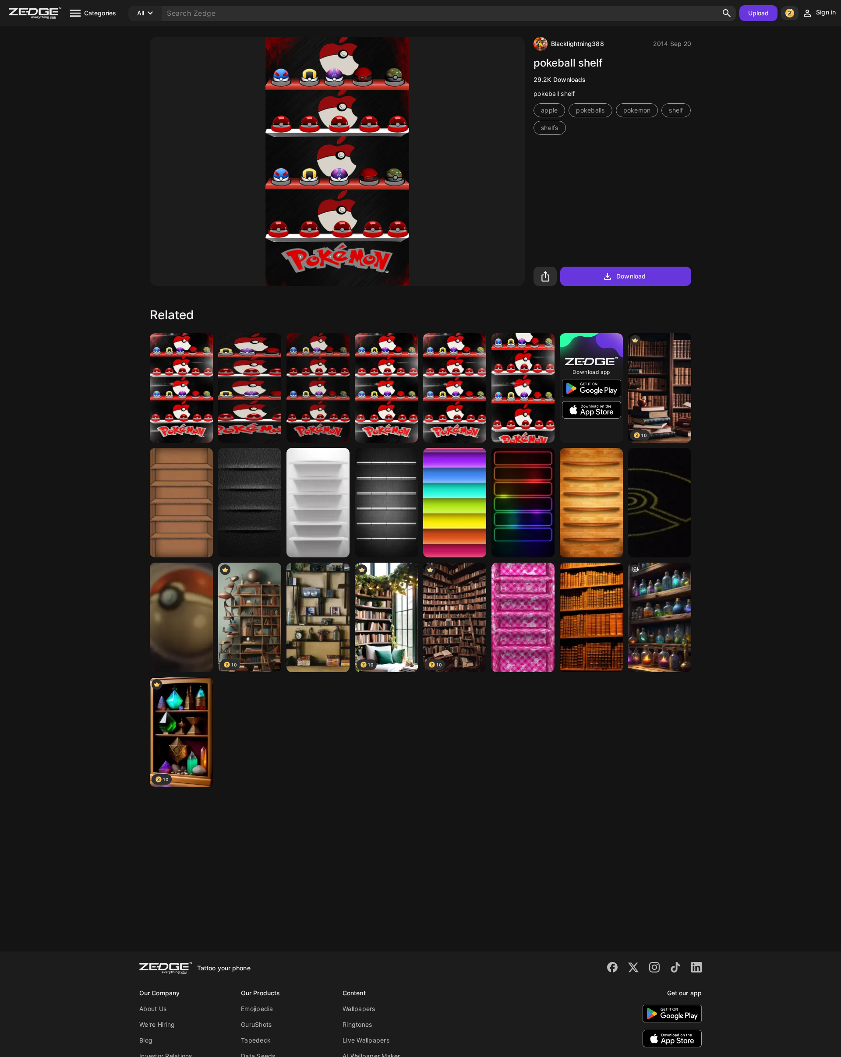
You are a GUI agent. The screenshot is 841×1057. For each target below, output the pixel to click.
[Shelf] (318, 617)
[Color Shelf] (454, 502)
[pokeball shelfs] (318, 388)
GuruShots (256, 1024)
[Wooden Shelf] (591, 502)
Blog (145, 1040)
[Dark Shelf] (386, 502)
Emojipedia (257, 1008)
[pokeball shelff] (249, 388)
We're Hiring (157, 1024)
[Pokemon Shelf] (181, 388)
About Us (152, 1008)
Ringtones (357, 1024)
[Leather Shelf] (249, 502)
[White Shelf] (318, 502)
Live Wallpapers (366, 1040)
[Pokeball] (659, 502)
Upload (758, 13)
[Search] (727, 13)
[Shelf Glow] (523, 502)
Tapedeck (256, 1040)
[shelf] (181, 502)
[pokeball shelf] (386, 388)
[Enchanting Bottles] (659, 617)
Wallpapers (359, 1008)
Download (631, 276)
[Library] (591, 617)
